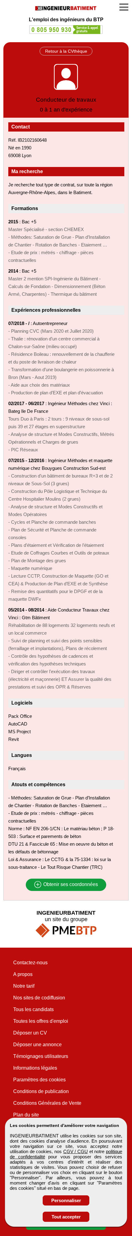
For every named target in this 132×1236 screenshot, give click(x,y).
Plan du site (26, 1114)
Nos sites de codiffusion (39, 997)
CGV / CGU (75, 1151)
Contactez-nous (30, 962)
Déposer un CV (30, 1032)
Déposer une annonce (37, 1044)
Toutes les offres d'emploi (40, 1021)
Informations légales (35, 1068)
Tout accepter (66, 1216)
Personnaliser (66, 1200)
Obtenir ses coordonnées (70, 884)
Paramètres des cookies (39, 1079)
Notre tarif (23, 986)
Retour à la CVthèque (66, 51)
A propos (23, 974)
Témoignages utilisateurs (40, 1056)
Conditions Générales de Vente (47, 1103)
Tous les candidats (33, 1009)
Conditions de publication (41, 1091)
